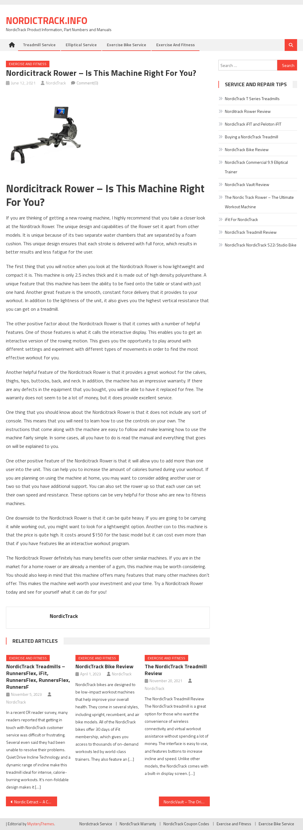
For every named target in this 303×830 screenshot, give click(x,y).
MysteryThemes (40, 824)
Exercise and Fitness (175, 44)
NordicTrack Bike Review (104, 666)
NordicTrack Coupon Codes (186, 824)
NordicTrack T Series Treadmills (252, 98)
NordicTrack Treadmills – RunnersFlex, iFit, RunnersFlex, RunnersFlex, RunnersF (38, 676)
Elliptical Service (81, 44)
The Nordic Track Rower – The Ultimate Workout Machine (259, 202)
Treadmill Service (39, 44)
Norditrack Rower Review (248, 111)
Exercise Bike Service (126, 44)
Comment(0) (87, 83)
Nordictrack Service (95, 824)
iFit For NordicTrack (241, 219)
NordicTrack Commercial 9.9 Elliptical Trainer (256, 167)
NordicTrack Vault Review (247, 184)
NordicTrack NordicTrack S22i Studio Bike (260, 245)
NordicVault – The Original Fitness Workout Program (187, 802)
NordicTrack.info (46, 20)
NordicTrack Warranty (138, 824)
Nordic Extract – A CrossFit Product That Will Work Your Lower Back (35, 802)
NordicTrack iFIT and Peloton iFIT (253, 124)
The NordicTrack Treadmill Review (176, 669)
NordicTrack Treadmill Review (251, 232)
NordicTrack (56, 83)
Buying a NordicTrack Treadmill (251, 137)
